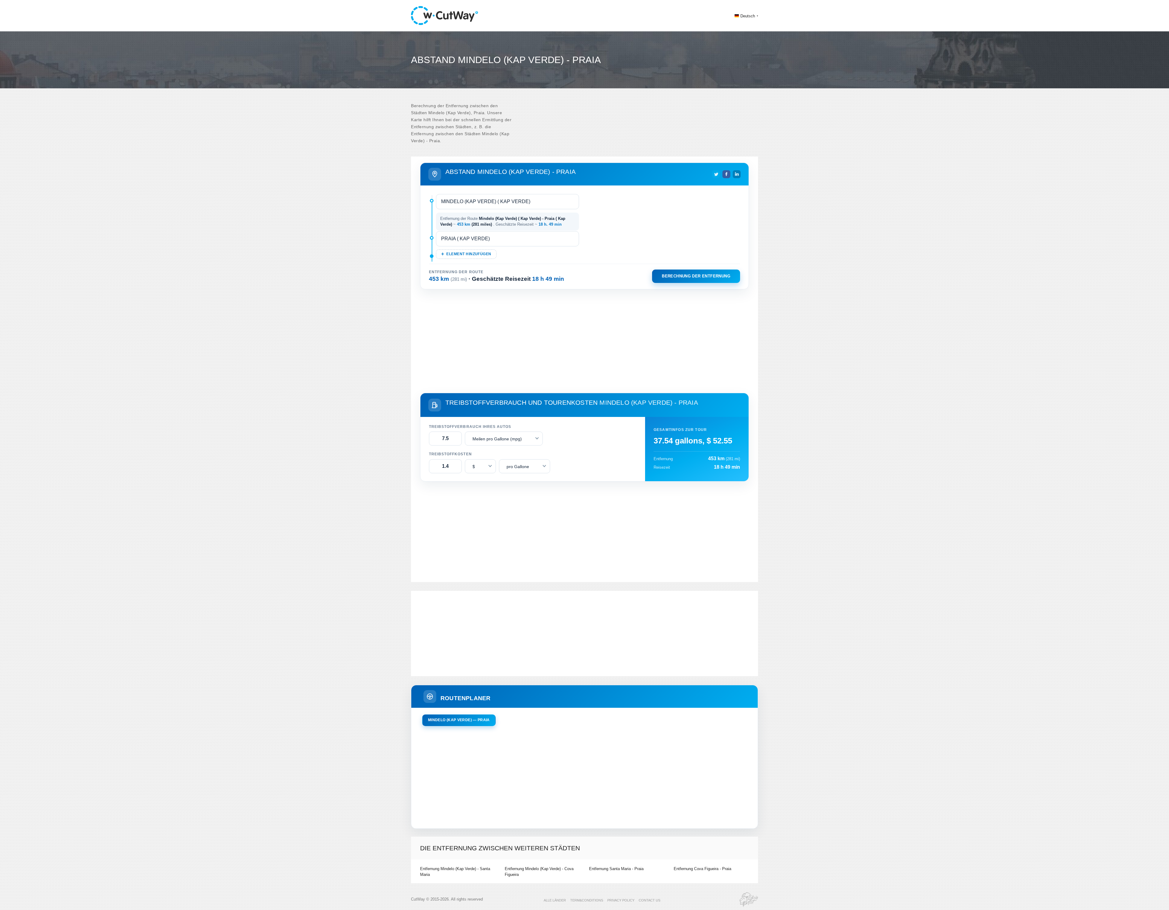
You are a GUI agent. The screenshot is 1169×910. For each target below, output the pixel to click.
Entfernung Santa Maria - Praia (616, 868)
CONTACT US (649, 900)
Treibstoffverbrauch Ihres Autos (470, 427)
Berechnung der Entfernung (696, 276)
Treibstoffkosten (450, 454)
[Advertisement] (584, 340)
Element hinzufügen (468, 254)
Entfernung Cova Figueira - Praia (702, 868)
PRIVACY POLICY (620, 900)
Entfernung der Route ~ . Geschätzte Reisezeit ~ (502, 221)
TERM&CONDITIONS (586, 900)
